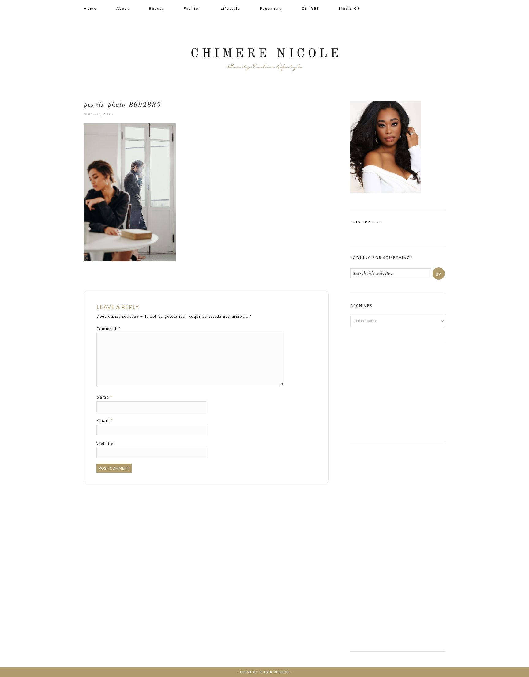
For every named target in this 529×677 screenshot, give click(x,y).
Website (105, 444)
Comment (108, 329)
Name (104, 398)
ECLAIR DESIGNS (274, 672)
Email (104, 421)
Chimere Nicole (264, 55)
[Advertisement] (397, 388)
